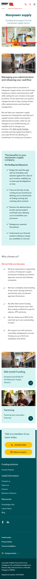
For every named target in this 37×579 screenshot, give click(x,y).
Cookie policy (6, 537)
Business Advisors (9, 493)
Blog (3, 512)
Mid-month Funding (21, 129)
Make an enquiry (20, 452)
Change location (10, 553)
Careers (5, 489)
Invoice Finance (8, 469)
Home (3, 8)
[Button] (30, 4)
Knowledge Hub (8, 504)
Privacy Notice (7, 542)
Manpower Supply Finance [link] (15, 8)
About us (5, 485)
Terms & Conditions (8, 546)
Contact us (6, 481)
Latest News (7, 508)
